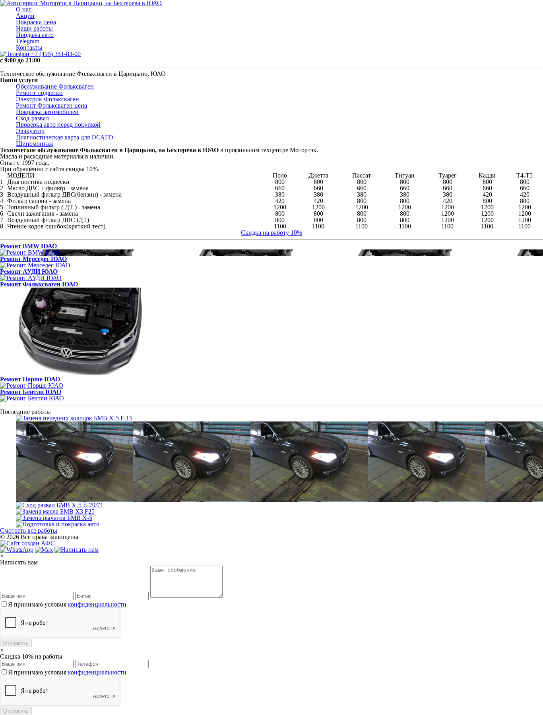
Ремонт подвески (39, 92)
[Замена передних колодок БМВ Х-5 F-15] (279, 418)
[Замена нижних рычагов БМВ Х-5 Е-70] (279, 518)
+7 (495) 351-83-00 (55, 53)
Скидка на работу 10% (271, 232)
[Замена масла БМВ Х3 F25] (279, 511)
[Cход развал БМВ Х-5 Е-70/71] (279, 505)
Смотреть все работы (28, 530)
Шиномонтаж (34, 143)
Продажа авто (35, 34)
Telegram (27, 41)
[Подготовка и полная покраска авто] (279, 524)
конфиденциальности (97, 604)
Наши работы (34, 28)
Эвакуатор (30, 131)
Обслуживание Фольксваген (55, 86)
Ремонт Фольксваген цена (51, 105)
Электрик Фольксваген (47, 99)
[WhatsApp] (16, 549)
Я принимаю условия (67, 604)
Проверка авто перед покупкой (58, 124)
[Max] (44, 549)
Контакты (29, 47)
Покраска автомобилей (47, 111)
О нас (23, 9)
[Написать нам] (76, 549)
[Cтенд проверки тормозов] (279, 461)
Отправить (16, 643)
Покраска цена (36, 22)
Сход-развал (32, 118)
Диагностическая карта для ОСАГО (64, 137)
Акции (25, 15)
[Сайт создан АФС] (29, 543)
